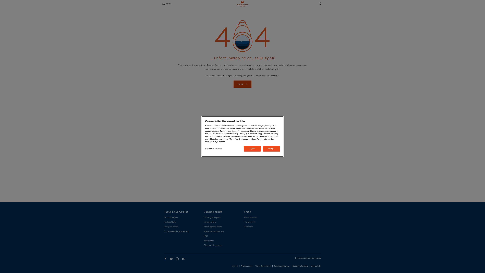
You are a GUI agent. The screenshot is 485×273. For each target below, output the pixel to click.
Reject (252, 149)
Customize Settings (213, 148)
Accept (271, 149)
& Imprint (221, 142)
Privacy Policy (211, 142)
